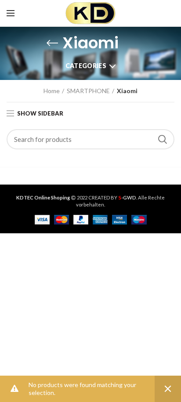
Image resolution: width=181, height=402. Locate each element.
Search (163, 139)
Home (51, 90)
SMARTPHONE (88, 90)
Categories (85, 65)
